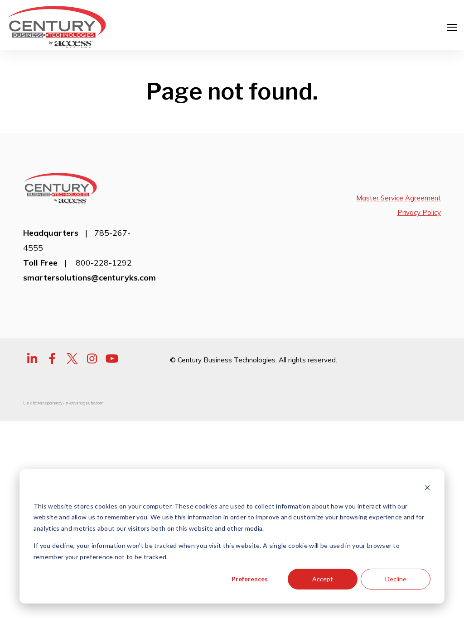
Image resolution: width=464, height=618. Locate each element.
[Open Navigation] (452, 27)
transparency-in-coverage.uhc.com (70, 402)
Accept (322, 579)
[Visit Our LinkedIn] (32, 359)
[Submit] (450, 146)
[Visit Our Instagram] (92, 359)
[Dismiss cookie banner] (427, 488)
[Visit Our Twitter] (72, 359)
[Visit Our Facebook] (52, 359)
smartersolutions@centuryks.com (89, 277)
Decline (395, 579)
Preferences (250, 579)
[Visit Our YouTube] (112, 359)
